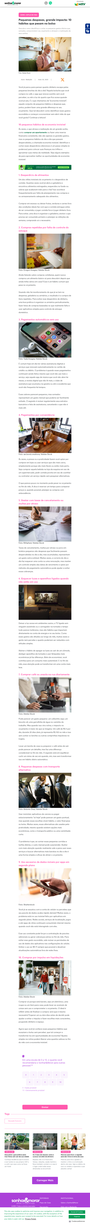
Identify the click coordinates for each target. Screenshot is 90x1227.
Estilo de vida (31, 15)
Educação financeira (14, 1121)
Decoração (44, 1207)
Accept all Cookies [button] (77, 1212)
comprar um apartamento (35, 132)
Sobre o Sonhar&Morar (69, 1203)
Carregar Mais (45, 1180)
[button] (77, 1221)
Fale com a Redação (69, 1207)
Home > (23, 15)
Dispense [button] (77, 1216)
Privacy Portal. (30, 1219)
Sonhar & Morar (13, 2)
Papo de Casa (45, 1203)
